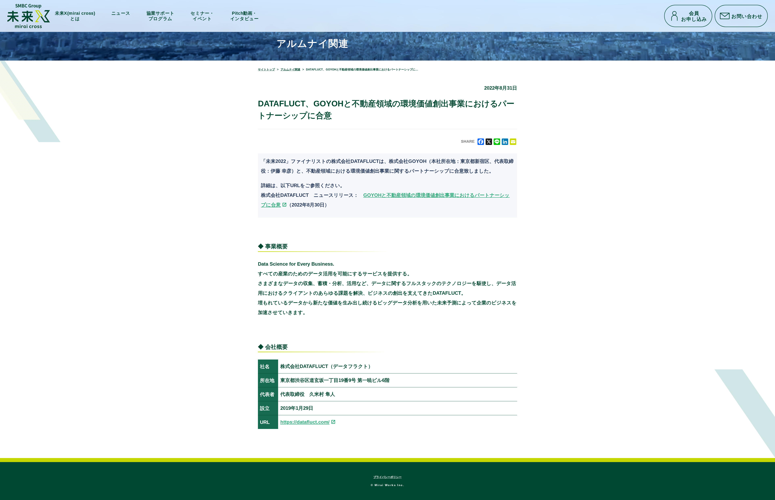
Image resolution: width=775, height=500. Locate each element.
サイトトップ (266, 69)
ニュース (120, 13)
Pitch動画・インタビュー (244, 16)
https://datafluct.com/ (305, 422)
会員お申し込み (694, 15)
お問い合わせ (746, 16)
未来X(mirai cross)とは (75, 16)
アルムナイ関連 (290, 69)
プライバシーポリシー (387, 477)
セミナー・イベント (202, 16)
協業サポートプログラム (161, 16)
